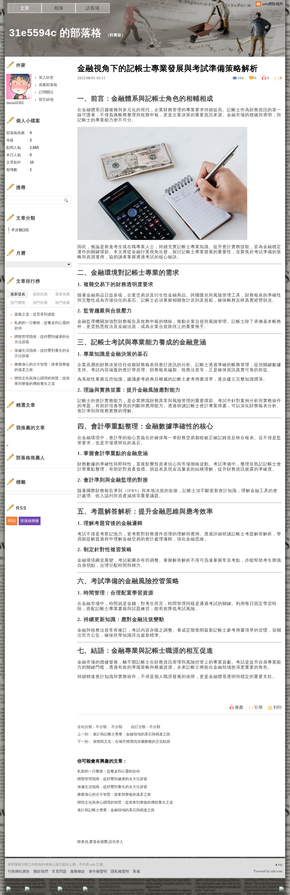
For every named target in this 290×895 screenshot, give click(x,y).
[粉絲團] (8, 889)
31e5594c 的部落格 (55, 32)
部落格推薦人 (30, 457)
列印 (277, 707)
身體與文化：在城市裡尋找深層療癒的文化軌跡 (131, 741)
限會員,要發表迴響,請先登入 (100, 842)
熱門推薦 (62, 303)
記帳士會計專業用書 (206, 405)
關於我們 (40, 871)
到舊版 (115, 35)
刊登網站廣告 (19, 871)
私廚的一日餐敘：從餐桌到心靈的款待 (108, 771)
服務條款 (77, 871)
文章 (24, 8)
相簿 (58, 8)
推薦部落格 (48, 85)
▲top (278, 864)
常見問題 (59, 871)
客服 (136, 871)
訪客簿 (92, 8)
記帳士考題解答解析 (251, 534)
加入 (256, 890)
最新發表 (17, 294)
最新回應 (40, 294)
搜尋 (66, 200)
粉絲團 (17, 890)
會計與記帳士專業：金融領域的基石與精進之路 (131, 734)
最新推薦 (62, 294)
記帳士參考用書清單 (192, 379)
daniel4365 (15, 103)
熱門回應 (40, 303)
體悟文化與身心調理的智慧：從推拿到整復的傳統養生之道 (125, 802)
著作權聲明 (98, 871)
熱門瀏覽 (17, 303)
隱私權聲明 (120, 871)
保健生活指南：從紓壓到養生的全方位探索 (112, 787)
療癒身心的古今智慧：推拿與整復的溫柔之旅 (114, 794)
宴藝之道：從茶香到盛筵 (34, 314)
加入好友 (46, 77)
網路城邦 (270, 890)
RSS (12, 521)
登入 (246, 890)
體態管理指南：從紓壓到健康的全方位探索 (112, 779)
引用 (258, 707)
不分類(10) (20, 230)
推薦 (239, 707)
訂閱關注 (46, 92)
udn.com (276, 871)
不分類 (101, 727)
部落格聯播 (29, 521)
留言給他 (46, 99)
